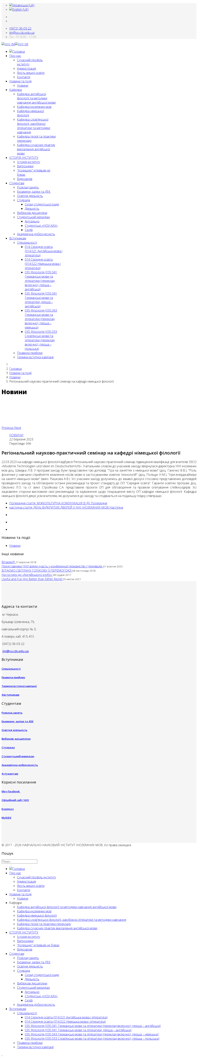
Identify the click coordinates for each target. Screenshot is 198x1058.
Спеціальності (27, 242)
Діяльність (32, 208)
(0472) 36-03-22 (20, 28)
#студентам (10, 773)
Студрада (23, 200)
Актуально (32, 221)
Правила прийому (30, 353)
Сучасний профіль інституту (36, 877)
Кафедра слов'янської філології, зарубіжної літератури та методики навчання (33, 125)
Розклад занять (28, 187)
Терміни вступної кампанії (35, 357)
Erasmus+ (8, 809)
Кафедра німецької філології (37, 915)
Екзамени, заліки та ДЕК (33, 191)
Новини (22, 85)
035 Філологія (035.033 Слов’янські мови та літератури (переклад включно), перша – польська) (41, 340)
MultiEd (6, 817)
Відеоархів (24, 179)
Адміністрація (26, 68)
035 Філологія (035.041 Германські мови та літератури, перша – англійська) (41, 299)
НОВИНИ (16, 435)
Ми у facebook (11, 791)
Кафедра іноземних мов (34, 107)
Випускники (25, 166)
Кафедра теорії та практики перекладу (44, 924)
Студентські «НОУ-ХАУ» (41, 225)
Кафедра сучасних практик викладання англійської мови (36, 149)
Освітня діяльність (30, 196)
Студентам (16, 183)
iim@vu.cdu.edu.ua (21, 32)
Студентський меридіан (33, 217)
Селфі (29, 230)
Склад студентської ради (42, 204)
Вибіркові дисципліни (32, 213)
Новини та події (20, 81)
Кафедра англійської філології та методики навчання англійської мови (36, 98)
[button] (8, 428)
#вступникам (10, 694)
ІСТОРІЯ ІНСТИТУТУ (23, 157)
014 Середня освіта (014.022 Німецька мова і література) (43, 263)
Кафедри (15, 90)
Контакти (23, 77)
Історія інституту (28, 162)
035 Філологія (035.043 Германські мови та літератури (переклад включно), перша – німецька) (41, 319)
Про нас (15, 56)
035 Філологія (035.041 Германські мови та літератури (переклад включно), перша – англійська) (41, 280)
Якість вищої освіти (30, 73)
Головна (15, 369)
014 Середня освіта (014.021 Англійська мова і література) (43, 251)
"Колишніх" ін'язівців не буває (38, 945)
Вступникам (17, 238)
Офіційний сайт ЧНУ (15, 800)
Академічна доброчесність (36, 234)
